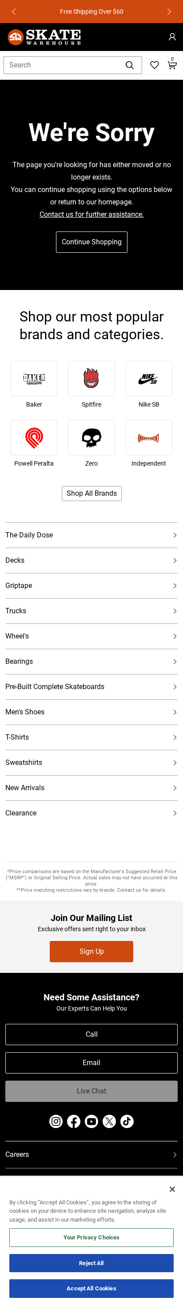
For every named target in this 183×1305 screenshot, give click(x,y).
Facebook (74, 1121)
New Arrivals (24, 792)
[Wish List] (154, 65)
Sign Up (92, 951)
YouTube (91, 1121)
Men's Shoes (24, 716)
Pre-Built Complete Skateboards (54, 690)
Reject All (91, 1263)
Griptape (18, 589)
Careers (17, 1159)
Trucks (15, 615)
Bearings (19, 665)
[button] (14, 11)
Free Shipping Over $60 (59, 11)
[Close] (172, 1189)
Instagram (56, 1121)
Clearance (20, 817)
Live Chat (91, 1091)
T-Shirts (17, 741)
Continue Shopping (92, 242)
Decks (14, 564)
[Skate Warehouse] (44, 37)
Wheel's (17, 640)
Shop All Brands (92, 493)
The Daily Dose (29, 539)
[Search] (130, 65)
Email (91, 1062)
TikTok (127, 1121)
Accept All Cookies (91, 1288)
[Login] (172, 37)
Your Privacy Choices (92, 1237)
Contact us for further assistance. (92, 214)
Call (92, 1034)
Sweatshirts (23, 766)
